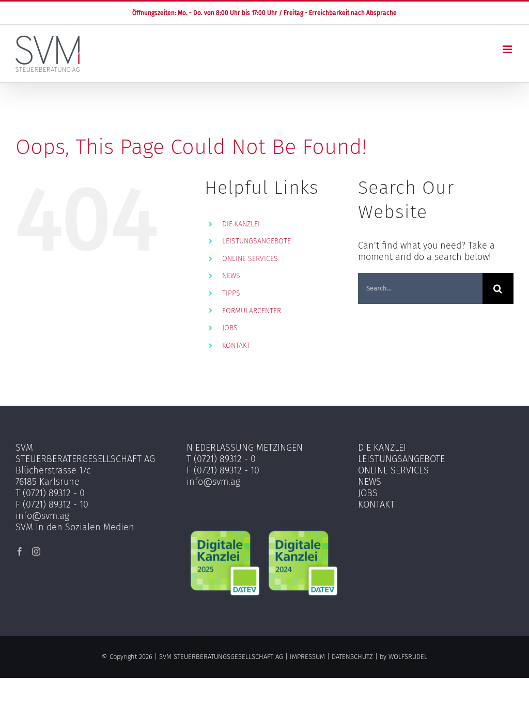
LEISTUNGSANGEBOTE (256, 241)
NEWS (231, 275)
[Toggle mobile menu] (508, 49)
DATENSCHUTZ (352, 657)
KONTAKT (236, 345)
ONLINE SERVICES (250, 258)
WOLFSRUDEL (407, 657)
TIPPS (231, 293)
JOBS (230, 328)
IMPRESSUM (307, 657)
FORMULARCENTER (251, 310)
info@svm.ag (42, 515)
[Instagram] (36, 551)
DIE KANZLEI (241, 224)
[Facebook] (19, 551)
